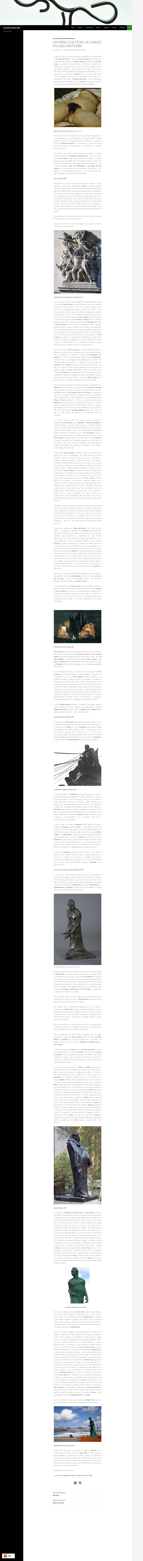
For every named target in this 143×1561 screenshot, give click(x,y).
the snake (59, 1494)
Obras (80, 27)
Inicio (73, 27)
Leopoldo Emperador (11, 28)
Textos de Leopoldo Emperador (64, 38)
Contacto (122, 27)
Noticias (114, 27)
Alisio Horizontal (59, 1501)
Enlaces (106, 27)
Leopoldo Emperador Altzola (75, 50)
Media (98, 27)
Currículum (89, 27)
